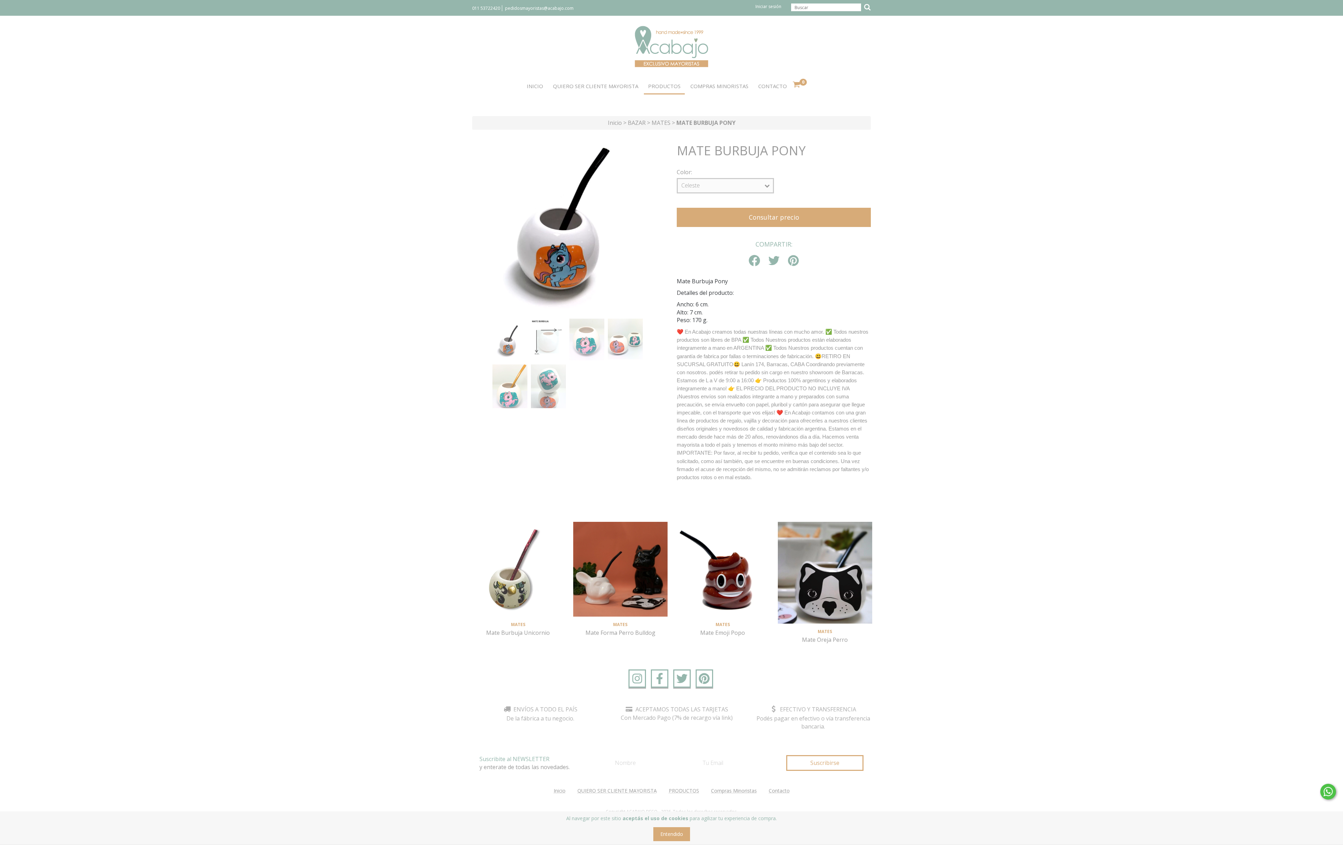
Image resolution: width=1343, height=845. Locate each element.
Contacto (772, 86)
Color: (684, 172)
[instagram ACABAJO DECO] (637, 678)
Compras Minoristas (719, 86)
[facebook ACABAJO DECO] (659, 678)
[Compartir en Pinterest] (793, 261)
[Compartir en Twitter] (774, 261)
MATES (661, 123)
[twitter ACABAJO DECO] (682, 678)
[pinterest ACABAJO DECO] (704, 678)
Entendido (671, 834)
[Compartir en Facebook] (754, 261)
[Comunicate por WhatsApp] (1328, 792)
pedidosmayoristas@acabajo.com (539, 8)
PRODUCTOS (664, 86)
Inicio (535, 86)
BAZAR (637, 123)
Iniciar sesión (768, 6)
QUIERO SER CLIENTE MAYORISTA (595, 86)
